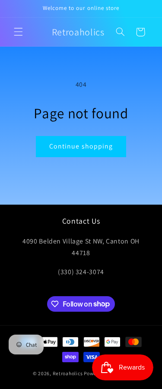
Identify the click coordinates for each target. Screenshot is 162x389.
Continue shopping (81, 146)
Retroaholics (68, 373)
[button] (18, 32)
